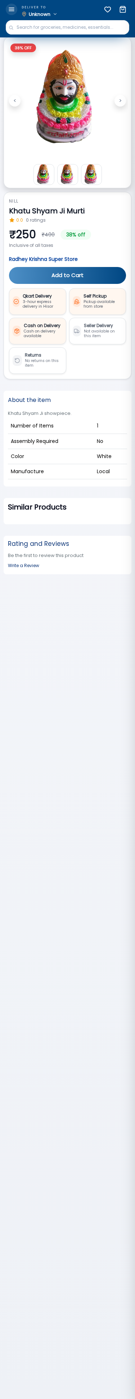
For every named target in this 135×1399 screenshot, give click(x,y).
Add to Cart (67, 275)
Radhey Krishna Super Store (43, 259)
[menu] (11, 9)
